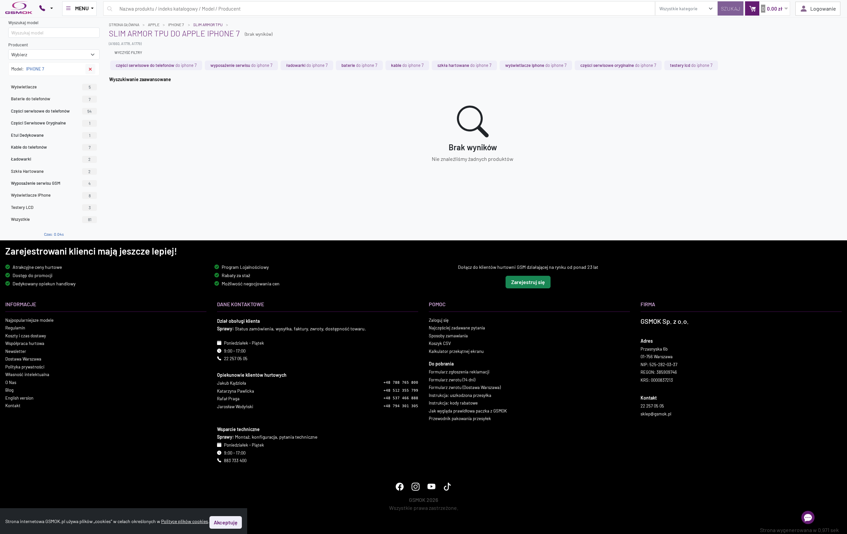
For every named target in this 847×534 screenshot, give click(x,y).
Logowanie (823, 8)
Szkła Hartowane (51, 171)
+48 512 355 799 (400, 390)
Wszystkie (51, 219)
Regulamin (15, 327)
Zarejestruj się (528, 281)
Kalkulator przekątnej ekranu (456, 351)
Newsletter (15, 351)
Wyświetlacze (51, 86)
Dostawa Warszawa (23, 359)
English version (19, 397)
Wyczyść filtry (128, 52)
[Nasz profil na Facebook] (400, 486)
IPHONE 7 (176, 24)
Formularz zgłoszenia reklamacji (459, 371)
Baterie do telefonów (51, 98)
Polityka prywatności (24, 366)
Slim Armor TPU (208, 24)
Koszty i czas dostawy (25, 335)
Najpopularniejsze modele (29, 319)
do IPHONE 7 (156, 65)
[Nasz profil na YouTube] (431, 486)
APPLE (153, 24)
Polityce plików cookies (184, 521)
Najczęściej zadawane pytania (457, 327)
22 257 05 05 (235, 358)
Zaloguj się (439, 319)
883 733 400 (235, 460)
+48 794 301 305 (400, 406)
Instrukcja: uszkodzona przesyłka (460, 395)
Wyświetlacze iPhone (51, 195)
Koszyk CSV (440, 343)
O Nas (10, 382)
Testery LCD (51, 207)
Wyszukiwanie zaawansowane (140, 79)
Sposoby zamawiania (448, 335)
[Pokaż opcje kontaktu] (46, 8)
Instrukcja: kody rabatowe (453, 403)
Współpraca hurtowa (24, 343)
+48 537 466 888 (400, 398)
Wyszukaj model (23, 22)
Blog (9, 390)
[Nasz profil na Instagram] (416, 486)
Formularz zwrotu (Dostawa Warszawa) (465, 387)
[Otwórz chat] (808, 517)
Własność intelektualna (27, 374)
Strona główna (124, 24)
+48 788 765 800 (400, 382)
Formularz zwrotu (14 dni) (452, 379)
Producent (18, 44)
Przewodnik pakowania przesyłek (460, 418)
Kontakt (13, 405)
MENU (82, 8)
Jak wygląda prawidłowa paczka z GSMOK (468, 410)
